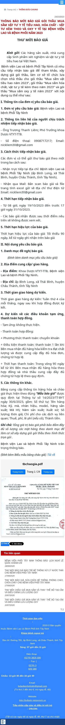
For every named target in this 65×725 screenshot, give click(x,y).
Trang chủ (11, 10)
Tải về (51, 455)
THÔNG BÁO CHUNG (28, 10)
